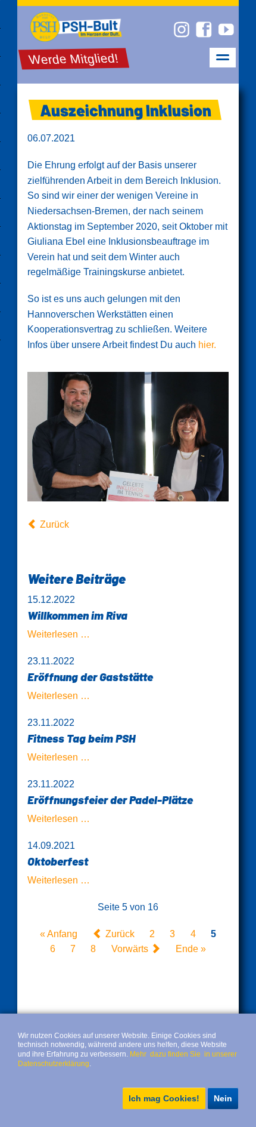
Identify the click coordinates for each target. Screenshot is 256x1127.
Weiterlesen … (58, 634)
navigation (223, 57)
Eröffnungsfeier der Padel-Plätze (110, 799)
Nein (223, 1098)
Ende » (191, 949)
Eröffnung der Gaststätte (90, 676)
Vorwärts (129, 949)
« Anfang (58, 934)
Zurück (54, 524)
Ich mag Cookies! (164, 1098)
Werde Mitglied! (73, 59)
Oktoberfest (57, 861)
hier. (207, 345)
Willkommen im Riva (77, 615)
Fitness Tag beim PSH (81, 738)
